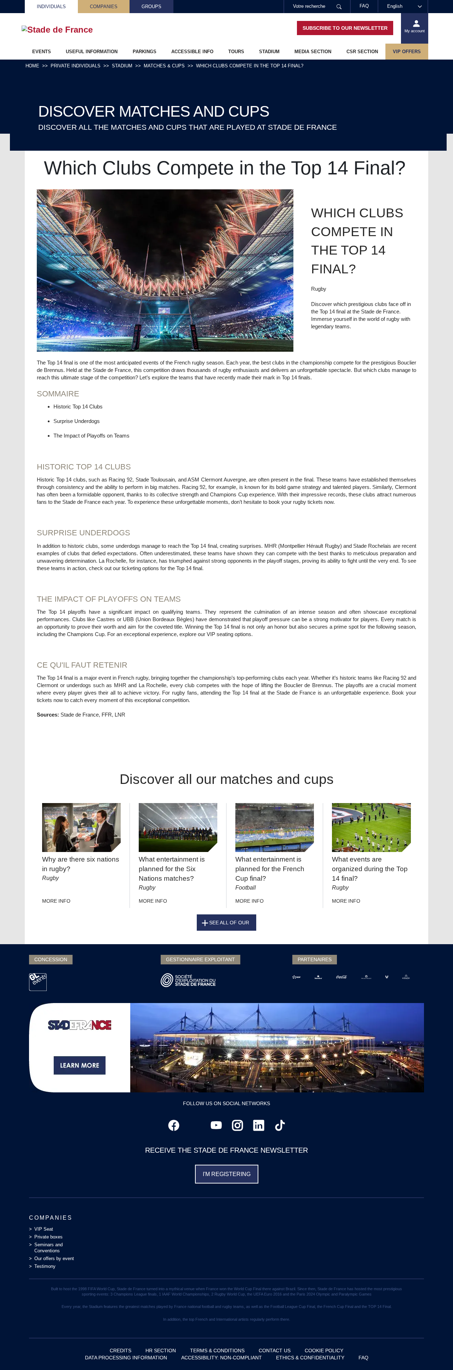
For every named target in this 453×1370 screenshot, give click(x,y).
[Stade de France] (68, 30)
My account (415, 31)
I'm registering (227, 1174)
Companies (103, 6)
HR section (160, 1350)
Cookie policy (324, 1350)
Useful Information (91, 51)
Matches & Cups (164, 65)
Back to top (433, 1350)
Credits (120, 1350)
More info (56, 901)
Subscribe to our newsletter (345, 28)
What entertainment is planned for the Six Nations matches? (172, 869)
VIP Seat (43, 1229)
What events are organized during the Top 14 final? (370, 869)
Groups (151, 6)
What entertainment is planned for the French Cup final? (269, 869)
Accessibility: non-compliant (221, 1357)
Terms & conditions (217, 1350)
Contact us (275, 1350)
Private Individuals (76, 65)
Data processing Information (126, 1357)
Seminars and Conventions (48, 1247)
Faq (363, 1357)
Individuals (51, 6)
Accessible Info (192, 51)
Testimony (45, 1266)
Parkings (144, 51)
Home (32, 65)
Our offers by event (54, 1258)
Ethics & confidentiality (310, 1357)
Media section (312, 51)
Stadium (269, 51)
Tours (236, 51)
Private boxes (48, 1237)
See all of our (229, 922)
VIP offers (407, 51)
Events (41, 51)
